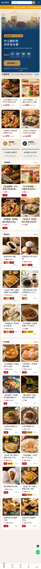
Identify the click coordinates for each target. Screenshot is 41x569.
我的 (29, 567)
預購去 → (10, 65)
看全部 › (37, 75)
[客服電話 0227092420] (38, 546)
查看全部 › (35, 234)
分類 (20, 567)
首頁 (4, 567)
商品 (12, 567)
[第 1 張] (20, 70)
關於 (37, 567)
